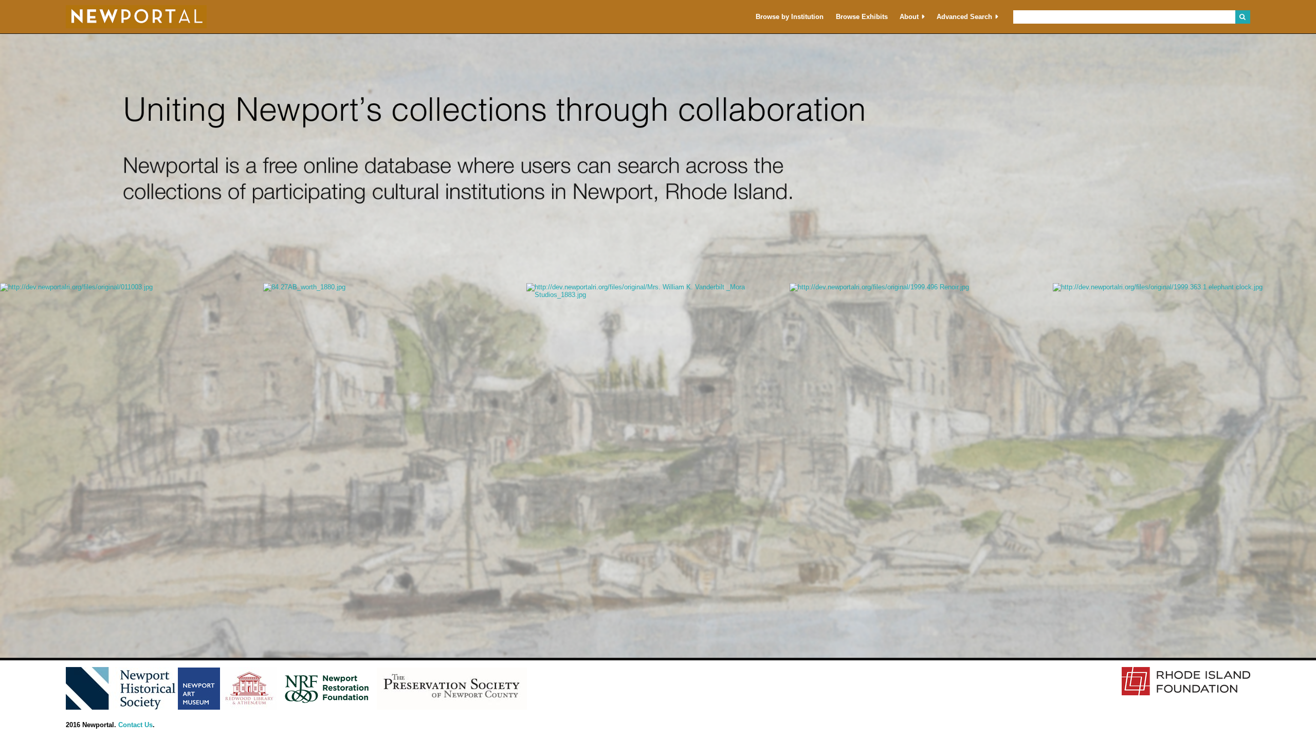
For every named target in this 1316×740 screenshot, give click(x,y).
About (909, 17)
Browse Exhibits (862, 17)
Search (1242, 17)
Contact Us (135, 725)
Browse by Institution (790, 17)
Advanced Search (964, 17)
